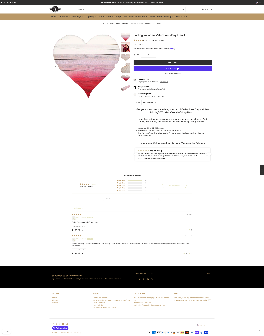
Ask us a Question (149, 102)
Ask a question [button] (174, 186)
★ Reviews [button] (262, 170)
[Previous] (55, 66)
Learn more (164, 82)
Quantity (137, 55)
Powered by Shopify (74, 333)
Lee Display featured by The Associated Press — (132, 3)
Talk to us (161, 96)
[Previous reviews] (136, 154)
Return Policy (161, 89)
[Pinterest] (7, 3)
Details (137, 102)
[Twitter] (4, 3)
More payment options (173, 73)
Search (54, 298)
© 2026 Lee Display (59, 333)
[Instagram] (15, 3)
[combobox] (128, 9)
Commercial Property (100, 298)
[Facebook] (1, 3)
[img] (76, 214)
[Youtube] (11, 3)
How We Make (98, 305)
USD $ (261, 3)
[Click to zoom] (116, 35)
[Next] (116, 66)
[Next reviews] (208, 154)
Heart (112, 23)
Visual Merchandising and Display (104, 307)
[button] (138, 40)
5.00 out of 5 (95, 184)
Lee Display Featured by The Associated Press (149, 305)
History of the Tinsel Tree (142, 303)
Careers (55, 303)
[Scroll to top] (259, 330)
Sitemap (55, 300)
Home (105, 23)
